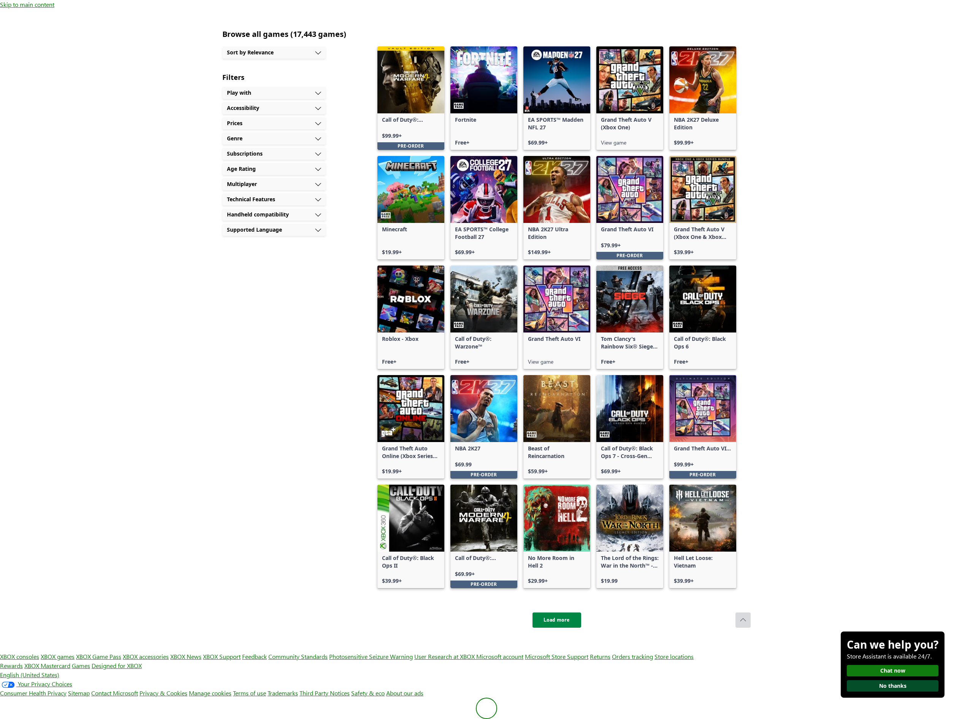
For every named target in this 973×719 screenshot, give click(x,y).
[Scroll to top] (743, 620)
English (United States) (29, 675)
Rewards (11, 666)
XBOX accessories (146, 656)
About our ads (404, 693)
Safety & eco (368, 693)
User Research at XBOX (445, 656)
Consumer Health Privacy (33, 693)
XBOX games (57, 656)
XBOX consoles (19, 656)
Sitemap (79, 693)
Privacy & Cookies (163, 693)
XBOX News (185, 656)
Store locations (674, 656)
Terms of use (249, 693)
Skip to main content (27, 4)
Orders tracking (632, 656)
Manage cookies (210, 693)
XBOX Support (222, 656)
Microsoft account (499, 656)
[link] (410, 98)
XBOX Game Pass (98, 656)
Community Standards (298, 656)
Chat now (892, 670)
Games (81, 666)
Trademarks (283, 693)
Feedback (254, 656)
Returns (600, 656)
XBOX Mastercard (47, 666)
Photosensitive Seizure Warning (371, 656)
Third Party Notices (325, 693)
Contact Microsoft (114, 693)
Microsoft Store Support (556, 656)
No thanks (892, 685)
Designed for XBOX (117, 666)
